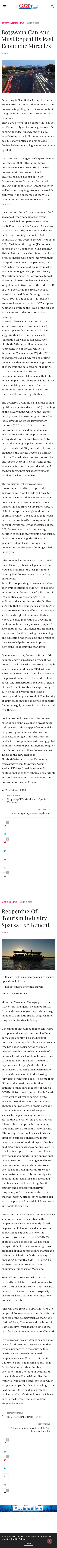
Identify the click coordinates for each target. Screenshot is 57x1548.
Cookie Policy (18, 1539)
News (21, 23)
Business (6, 902)
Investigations (10, 23)
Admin (7, 54)
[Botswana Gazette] (28, 6)
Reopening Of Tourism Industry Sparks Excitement (26, 917)
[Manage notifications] (49, 1541)
